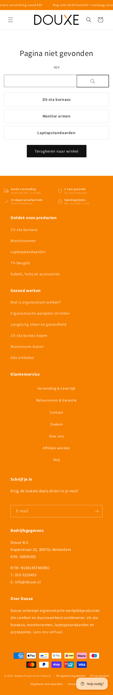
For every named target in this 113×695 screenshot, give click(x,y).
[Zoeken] (93, 81)
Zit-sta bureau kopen (29, 335)
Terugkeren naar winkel (57, 151)
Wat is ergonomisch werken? (36, 302)
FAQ (56, 459)
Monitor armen (57, 116)
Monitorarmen (23, 240)
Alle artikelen (22, 357)
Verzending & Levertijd (56, 388)
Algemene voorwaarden (46, 684)
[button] (10, 20)
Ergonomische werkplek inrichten (40, 313)
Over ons (56, 436)
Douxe (19, 676)
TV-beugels (20, 262)
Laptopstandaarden (56, 132)
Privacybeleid (99, 676)
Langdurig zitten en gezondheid (38, 324)
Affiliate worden (56, 448)
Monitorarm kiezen (27, 346)
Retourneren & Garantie (56, 400)
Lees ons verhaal (48, 631)
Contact (56, 412)
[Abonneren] (96, 511)
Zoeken (56, 424)
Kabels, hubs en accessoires (35, 273)
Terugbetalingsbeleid (70, 676)
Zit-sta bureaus (56, 99)
